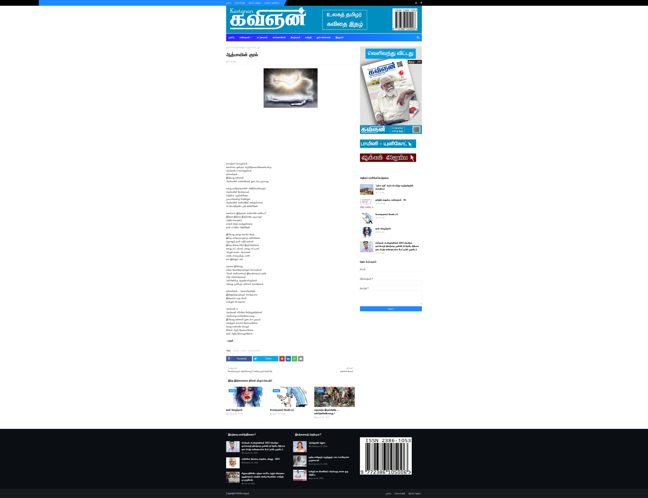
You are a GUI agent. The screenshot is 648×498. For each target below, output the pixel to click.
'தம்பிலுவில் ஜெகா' (317, 443)
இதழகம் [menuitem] (339, 37)
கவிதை (236, 350)
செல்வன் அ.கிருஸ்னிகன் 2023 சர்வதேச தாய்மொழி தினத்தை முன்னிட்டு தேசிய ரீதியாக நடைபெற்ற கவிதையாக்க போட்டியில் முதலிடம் (397, 246)
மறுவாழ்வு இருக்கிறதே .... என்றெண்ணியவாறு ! (327, 411)
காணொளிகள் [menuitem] (279, 37)
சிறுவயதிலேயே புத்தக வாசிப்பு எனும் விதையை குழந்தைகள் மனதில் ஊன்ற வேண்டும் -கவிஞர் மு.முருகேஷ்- (263, 476)
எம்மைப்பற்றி (240, 3)
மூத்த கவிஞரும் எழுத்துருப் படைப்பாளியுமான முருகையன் (329, 459)
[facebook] (421, 3)
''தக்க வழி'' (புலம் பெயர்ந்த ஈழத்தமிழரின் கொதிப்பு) (394, 187)
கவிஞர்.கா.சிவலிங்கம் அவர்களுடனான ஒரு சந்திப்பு (328, 473)
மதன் (243, 350)
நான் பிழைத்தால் (234, 409)
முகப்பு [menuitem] (232, 37)
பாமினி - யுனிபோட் (271, 3)
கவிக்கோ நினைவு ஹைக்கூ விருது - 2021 (261, 459)
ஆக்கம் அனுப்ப (254, 3)
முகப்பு (228, 3)
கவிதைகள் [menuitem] (245, 37)
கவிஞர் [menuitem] (308, 37)
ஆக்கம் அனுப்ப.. (415, 493)
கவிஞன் (245, 493)
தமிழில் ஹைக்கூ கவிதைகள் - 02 (390, 200)
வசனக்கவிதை (239, 47)
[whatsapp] (416, 3)
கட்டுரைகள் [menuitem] (262, 37)
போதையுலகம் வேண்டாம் (282, 409)
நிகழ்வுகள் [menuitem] (295, 37)
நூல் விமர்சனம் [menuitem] (324, 37)
